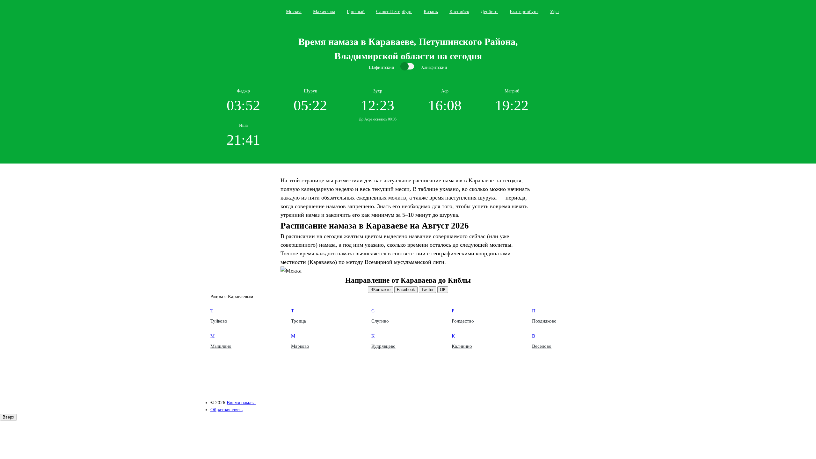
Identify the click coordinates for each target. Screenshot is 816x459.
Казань (431, 11)
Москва (294, 11)
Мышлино (220, 346)
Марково (300, 346)
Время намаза (237, 11)
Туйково (218, 321)
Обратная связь (226, 409)
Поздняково (544, 321)
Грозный (356, 11)
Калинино (462, 346)
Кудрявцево (383, 346)
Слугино (380, 321)
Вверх (8, 417)
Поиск (604, 11)
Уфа (554, 11)
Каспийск (459, 11)
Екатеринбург (524, 11)
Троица (298, 321)
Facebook (406, 289)
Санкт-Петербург (394, 11)
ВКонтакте (380, 289)
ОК (443, 289)
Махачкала (324, 11)
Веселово (541, 346)
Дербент (489, 11)
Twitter (427, 289)
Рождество (463, 321)
